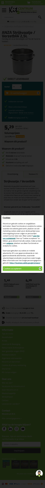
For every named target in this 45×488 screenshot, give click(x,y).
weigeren (9, 243)
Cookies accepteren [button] (12, 268)
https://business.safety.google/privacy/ (25, 263)
